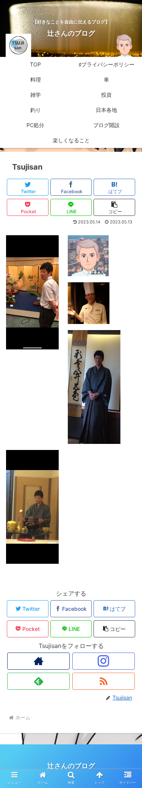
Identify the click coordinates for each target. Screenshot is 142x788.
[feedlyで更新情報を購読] (38, 681)
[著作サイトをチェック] (38, 661)
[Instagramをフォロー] (103, 661)
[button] (114, 207)
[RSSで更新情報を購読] (103, 681)
